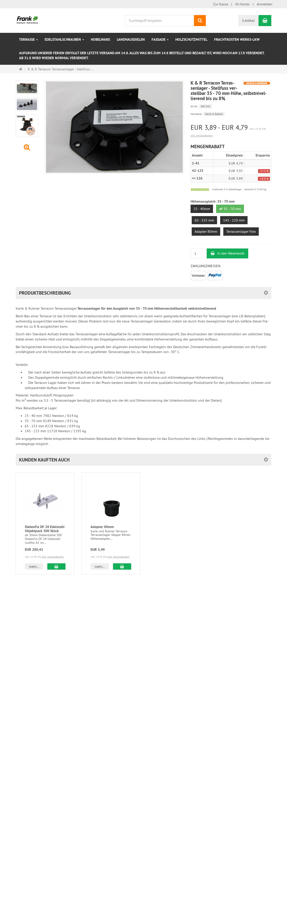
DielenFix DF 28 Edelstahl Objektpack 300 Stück (45, 528)
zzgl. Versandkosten (202, 135)
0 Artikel (248, 20)
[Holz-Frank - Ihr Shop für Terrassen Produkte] (27, 20)
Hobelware (100, 39)
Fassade (159, 39)
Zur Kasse (220, 4)
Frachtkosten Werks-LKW (237, 39)
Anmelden (264, 4)
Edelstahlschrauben (63, 39)
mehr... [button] (34, 566)
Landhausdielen (131, 39)
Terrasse (27, 39)
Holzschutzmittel (191, 39)
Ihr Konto (242, 4)
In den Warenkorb (230, 253)
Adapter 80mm (102, 526)
